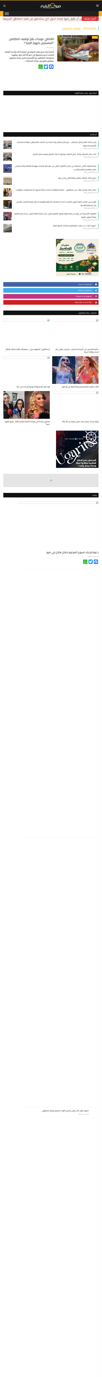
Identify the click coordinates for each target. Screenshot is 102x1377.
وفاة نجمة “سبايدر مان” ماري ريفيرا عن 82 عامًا (80, 421)
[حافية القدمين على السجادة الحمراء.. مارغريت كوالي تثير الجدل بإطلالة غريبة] (75, 332)
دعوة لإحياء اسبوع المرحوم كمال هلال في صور (72, 552)
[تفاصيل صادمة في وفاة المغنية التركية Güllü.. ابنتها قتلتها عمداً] (26, 405)
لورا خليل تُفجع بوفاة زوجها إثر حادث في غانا (33, 386)
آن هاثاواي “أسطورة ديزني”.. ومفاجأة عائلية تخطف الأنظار (28, 349)
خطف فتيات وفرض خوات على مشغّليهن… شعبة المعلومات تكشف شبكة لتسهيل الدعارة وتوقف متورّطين (56, 190)
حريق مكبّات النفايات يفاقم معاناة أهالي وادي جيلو (77, 178)
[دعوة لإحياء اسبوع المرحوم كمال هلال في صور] (59, 525)
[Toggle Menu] (7, 13)
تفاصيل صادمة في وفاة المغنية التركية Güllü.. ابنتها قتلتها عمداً (27, 423)
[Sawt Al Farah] (51, 5)
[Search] (4, 6)
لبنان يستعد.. (11, 18)
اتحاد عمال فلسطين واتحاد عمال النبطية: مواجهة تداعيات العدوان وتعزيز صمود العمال (64, 154)
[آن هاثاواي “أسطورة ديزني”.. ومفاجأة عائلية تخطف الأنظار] (26, 332)
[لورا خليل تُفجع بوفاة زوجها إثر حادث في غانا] (26, 370)
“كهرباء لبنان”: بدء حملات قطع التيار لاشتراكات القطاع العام (74, 225)
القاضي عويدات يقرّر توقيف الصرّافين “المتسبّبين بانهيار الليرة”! (31, 41)
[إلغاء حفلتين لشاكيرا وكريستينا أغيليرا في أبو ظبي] (75, 370)
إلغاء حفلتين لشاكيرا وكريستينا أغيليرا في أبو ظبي (80, 386)
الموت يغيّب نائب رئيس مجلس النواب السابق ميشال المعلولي (65, 1110)
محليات (95, 37)
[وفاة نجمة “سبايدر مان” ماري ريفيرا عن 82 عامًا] (75, 405)
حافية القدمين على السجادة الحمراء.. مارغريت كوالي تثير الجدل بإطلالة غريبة (77, 351)
